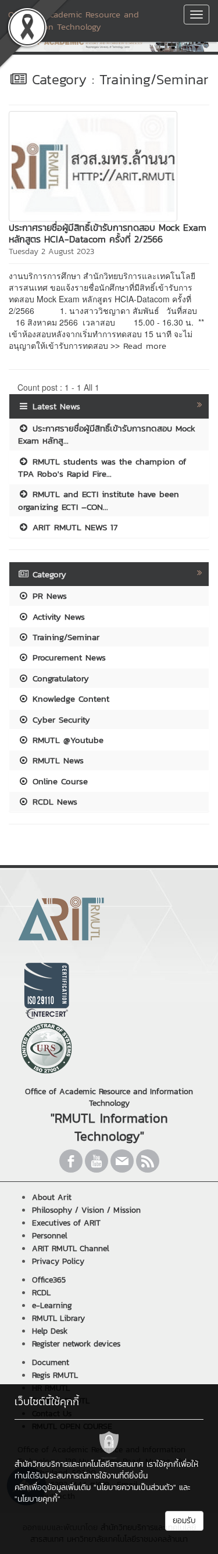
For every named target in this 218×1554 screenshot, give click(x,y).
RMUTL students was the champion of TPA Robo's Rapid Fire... (102, 467)
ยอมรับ (184, 1520)
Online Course (58, 781)
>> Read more (138, 345)
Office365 (49, 1280)
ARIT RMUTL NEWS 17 (73, 527)
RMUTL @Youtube (66, 739)
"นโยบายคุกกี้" (37, 1499)
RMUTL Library (58, 1318)
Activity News (57, 616)
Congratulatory (59, 678)
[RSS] (147, 1161)
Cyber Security (59, 719)
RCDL (41, 1293)
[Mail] (122, 1161)
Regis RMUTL (55, 1375)
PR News (48, 595)
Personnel (49, 1236)
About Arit (52, 1197)
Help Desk (49, 1331)
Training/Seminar (64, 637)
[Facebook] (71, 1161)
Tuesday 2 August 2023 (51, 251)
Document (50, 1362)
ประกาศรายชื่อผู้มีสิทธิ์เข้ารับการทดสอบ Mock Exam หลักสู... (106, 434)
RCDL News (53, 801)
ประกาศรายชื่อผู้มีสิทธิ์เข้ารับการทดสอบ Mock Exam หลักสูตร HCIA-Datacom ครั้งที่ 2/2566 (107, 233)
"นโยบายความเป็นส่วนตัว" (135, 1487)
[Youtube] (96, 1161)
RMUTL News (56, 760)
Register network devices (76, 1344)
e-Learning (52, 1305)
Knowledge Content (69, 698)
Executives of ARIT (66, 1223)
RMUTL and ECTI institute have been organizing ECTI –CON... (98, 500)
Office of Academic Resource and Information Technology (73, 20)
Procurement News (67, 657)
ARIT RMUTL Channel (70, 1248)
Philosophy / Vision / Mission (86, 1210)
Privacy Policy (58, 1261)
